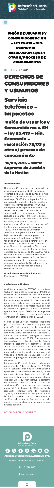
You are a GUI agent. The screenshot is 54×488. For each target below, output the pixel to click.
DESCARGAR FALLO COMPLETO (20, 412)
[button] (5, 22)
